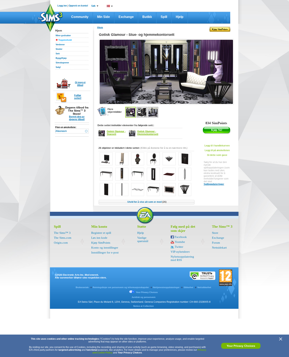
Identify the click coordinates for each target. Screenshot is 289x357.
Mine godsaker (63, 35)
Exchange (126, 16)
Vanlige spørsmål (142, 239)
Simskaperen (62, 62)
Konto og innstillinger (104, 247)
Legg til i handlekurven (217, 145)
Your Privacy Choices (241, 345)
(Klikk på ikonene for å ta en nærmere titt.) (163, 148)
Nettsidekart (219, 247)
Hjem (100, 27)
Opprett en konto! (78, 5)
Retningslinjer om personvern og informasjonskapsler (121, 287)
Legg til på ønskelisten (217, 150)
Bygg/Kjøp (61, 58)
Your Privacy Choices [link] (147, 292)
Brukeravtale (82, 287)
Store (215, 232)
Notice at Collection (143, 306)
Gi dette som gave (217, 155)
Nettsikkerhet (204, 287)
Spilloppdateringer (214, 184)
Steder (59, 49)
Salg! (58, 67)
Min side (103, 16)
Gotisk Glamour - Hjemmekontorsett (147, 133)
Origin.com (61, 242)
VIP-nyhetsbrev (180, 251)
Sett (58, 53)
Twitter (179, 246)
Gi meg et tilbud (80, 84)
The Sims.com (62, 237)
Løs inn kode (99, 237)
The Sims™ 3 (62, 232)
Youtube (180, 241)
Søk (93, 6)
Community (79, 16)
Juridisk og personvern (144, 297)
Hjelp (179, 16)
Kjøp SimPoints (100, 242)
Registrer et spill (101, 232)
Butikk (147, 16)
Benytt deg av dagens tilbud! (77, 118)
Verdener (60, 44)
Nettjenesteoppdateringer (166, 287)
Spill (164, 16)
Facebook (181, 237)
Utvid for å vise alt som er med (147, 202)
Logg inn (62, 5)
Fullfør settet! (77, 97)
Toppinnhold (65, 40)
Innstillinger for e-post (105, 252)
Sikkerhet (189, 287)
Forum (216, 242)
